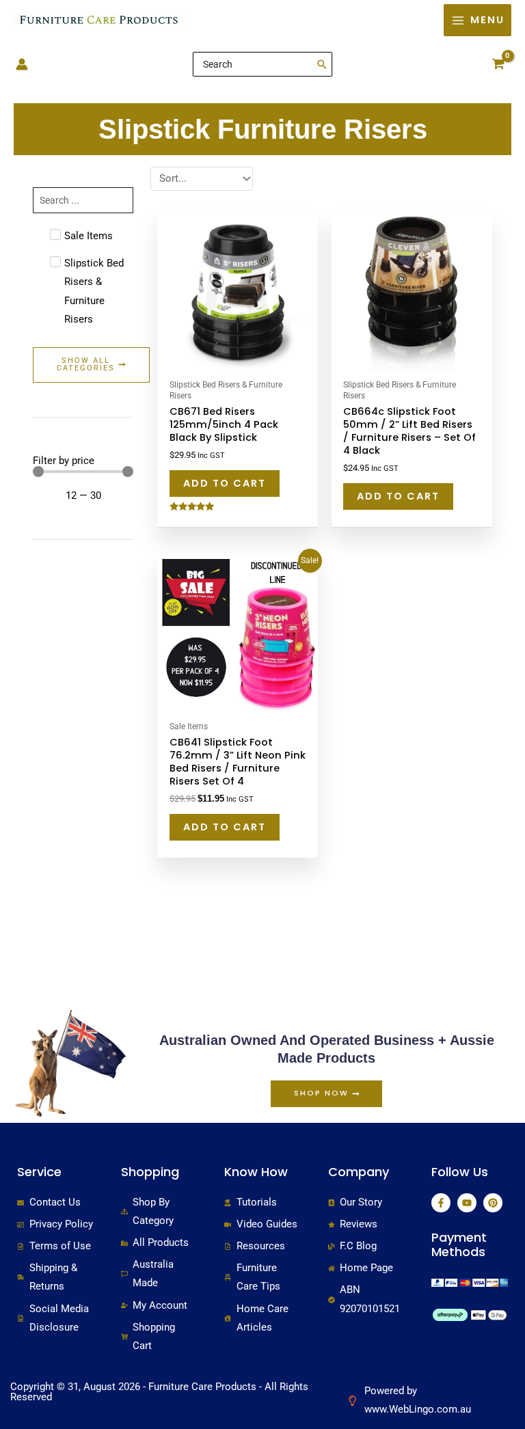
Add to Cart (224, 483)
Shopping (150, 1171)
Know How (256, 1171)
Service (39, 1171)
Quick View (237, 360)
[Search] (322, 64)
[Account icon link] (22, 64)
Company (358, 1171)
